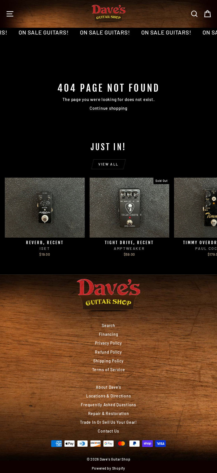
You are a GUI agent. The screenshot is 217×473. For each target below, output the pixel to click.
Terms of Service (108, 369)
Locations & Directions (108, 396)
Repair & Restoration (108, 413)
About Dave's (108, 387)
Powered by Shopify (108, 468)
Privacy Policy (108, 343)
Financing (108, 334)
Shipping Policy (108, 360)
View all (108, 164)
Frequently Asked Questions (108, 404)
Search (108, 325)
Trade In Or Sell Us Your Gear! (108, 422)
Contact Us (108, 431)
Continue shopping (108, 108)
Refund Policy (108, 352)
